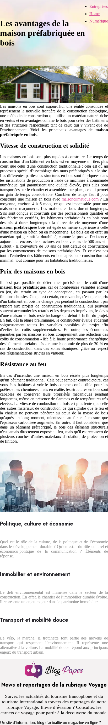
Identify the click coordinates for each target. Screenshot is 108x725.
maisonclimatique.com (80, 199)
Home (94, 14)
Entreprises (98, 6)
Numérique (98, 21)
